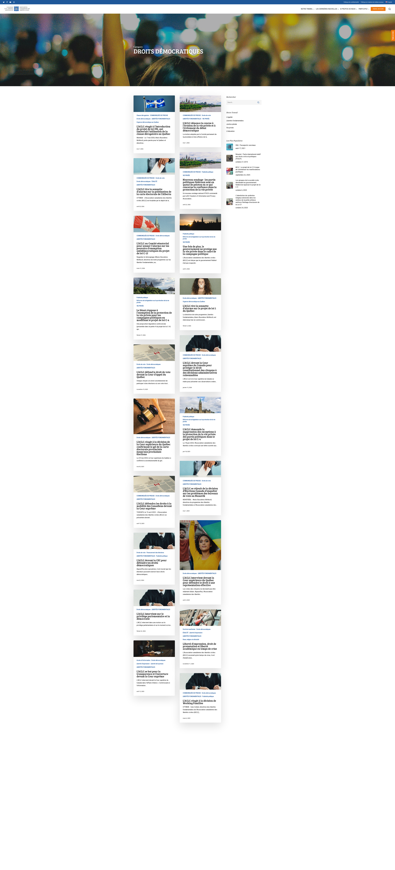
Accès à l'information (143, 660)
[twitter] (4, 2)
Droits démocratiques (144, 119)
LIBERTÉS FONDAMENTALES (161, 119)
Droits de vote (206, 115)
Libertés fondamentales (235, 121)
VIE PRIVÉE (205, 119)
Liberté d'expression (195, 633)
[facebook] (7, 2)
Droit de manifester (189, 629)
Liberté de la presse (157, 664)
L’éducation (230, 131)
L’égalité (229, 117)
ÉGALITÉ (154, 181)
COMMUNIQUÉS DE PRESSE (159, 115)
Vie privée (230, 128)
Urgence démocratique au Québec (148, 122)
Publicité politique (207, 172)
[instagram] (14, 2)
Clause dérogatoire (143, 115)
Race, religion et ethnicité (191, 639)
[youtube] (10, 2)
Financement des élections (155, 552)
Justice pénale (231, 124)
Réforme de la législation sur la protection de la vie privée (199, 238)
